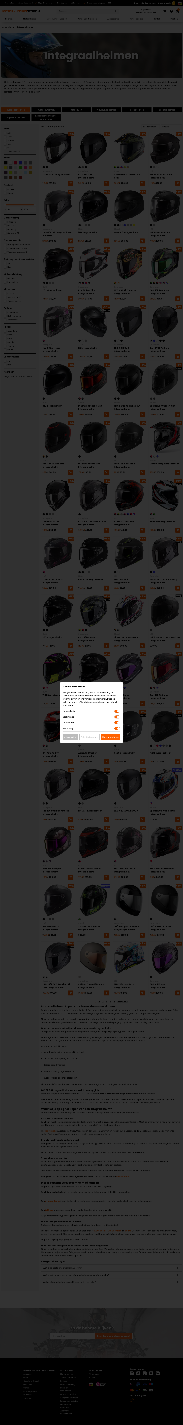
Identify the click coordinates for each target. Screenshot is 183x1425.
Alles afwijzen (70, 737)
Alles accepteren (110, 737)
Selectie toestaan (89, 737)
